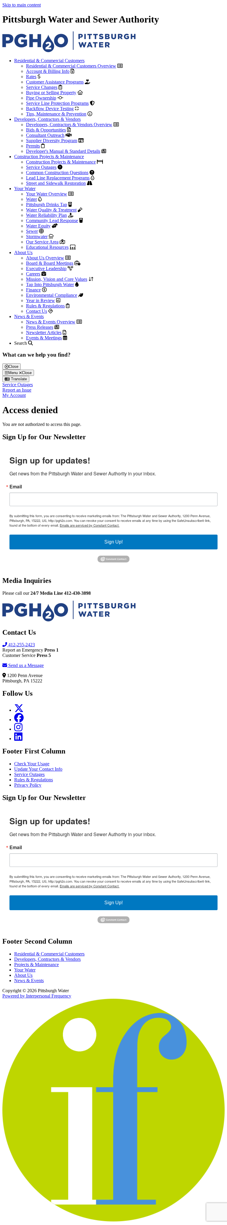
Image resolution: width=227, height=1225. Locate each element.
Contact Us (36, 311)
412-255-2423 (21, 644)
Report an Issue (16, 389)
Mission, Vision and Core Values (56, 279)
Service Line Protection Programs (57, 103)
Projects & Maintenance (36, 964)
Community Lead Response (52, 220)
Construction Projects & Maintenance (49, 156)
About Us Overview (45, 257)
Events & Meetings (44, 337)
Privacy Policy (27, 785)
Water (31, 199)
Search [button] (21, 343)
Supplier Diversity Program (51, 140)
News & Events (29, 316)
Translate (18, 379)
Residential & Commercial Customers (49, 60)
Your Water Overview (46, 193)
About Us (23, 252)
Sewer (32, 231)
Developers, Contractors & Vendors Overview (69, 124)
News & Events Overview (50, 321)
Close (13, 366)
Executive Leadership (46, 268)
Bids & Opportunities (46, 129)
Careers (33, 273)
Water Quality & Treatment (51, 209)
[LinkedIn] (18, 738)
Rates (31, 76)
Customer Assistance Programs (55, 81)
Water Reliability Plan (46, 215)
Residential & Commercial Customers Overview (71, 65)
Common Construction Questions (57, 172)
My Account (14, 395)
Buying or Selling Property (51, 92)
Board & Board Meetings (49, 263)
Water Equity (38, 225)
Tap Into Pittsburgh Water (50, 284)
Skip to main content (21, 4)
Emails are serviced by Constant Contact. (89, 525)
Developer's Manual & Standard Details (63, 151)
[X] (19, 710)
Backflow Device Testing (50, 108)
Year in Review (40, 300)
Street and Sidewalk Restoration (56, 183)
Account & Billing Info (47, 71)
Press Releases (39, 327)
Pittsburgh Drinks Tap (46, 204)
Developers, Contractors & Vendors (47, 119)
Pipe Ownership (41, 97)
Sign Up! (113, 541)
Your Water (24, 188)
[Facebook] (19, 719)
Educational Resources (47, 247)
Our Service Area (42, 241)
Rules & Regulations (45, 305)
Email (15, 486)
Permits (33, 145)
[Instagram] (18, 729)
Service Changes (41, 87)
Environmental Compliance (51, 295)
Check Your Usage (31, 763)
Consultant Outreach (45, 135)
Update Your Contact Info (38, 769)
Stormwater (37, 236)
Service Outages (41, 167)
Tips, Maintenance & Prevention (56, 113)
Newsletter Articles (43, 332)
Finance (33, 289)
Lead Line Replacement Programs (58, 177)
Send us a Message (25, 665)
